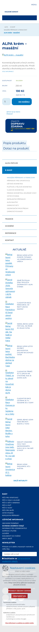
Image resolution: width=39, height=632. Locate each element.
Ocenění (9, 226)
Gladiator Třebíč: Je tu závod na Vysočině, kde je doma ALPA (25, 375)
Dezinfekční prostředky (17, 208)
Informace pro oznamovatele (14, 528)
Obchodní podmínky (10, 523)
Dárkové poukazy (15, 211)
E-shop (12, 27)
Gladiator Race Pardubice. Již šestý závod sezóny (24, 306)
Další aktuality (20, 481)
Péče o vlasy (7, 508)
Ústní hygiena (13, 196)
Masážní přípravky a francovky (15, 30)
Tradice (9, 219)
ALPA (6, 27)
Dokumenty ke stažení (11, 536)
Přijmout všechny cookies (19, 591)
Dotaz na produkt (16, 148)
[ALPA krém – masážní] (12, 55)
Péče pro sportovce (10, 498)
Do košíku (24, 102)
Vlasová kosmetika (15, 190)
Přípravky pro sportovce (18, 181)
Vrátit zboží (7, 538)
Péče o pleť (6, 505)
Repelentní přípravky (16, 199)
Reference (10, 233)
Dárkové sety (13, 205)
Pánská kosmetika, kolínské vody (22, 193)
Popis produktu (14, 143)
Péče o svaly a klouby (11, 500)
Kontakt (9, 240)
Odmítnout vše (19, 596)
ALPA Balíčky (12, 202)
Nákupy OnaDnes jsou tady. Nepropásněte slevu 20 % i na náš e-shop (25, 446)
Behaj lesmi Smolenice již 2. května (23, 466)
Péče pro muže (8, 510)
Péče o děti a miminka (11, 503)
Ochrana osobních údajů (13, 526)
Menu (34, 5)
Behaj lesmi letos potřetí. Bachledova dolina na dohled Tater (25, 350)
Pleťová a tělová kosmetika (19, 187)
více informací (8, 71)
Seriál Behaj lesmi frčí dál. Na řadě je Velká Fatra (25, 326)
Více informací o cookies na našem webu (19, 623)
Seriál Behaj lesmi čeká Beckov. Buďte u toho (25, 422)
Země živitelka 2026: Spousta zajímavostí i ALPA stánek (25, 283)
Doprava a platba (9, 531)
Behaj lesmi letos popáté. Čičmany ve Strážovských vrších (25, 258)
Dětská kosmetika (15, 184)
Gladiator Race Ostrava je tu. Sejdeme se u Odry (25, 400)
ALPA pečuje (11, 163)
